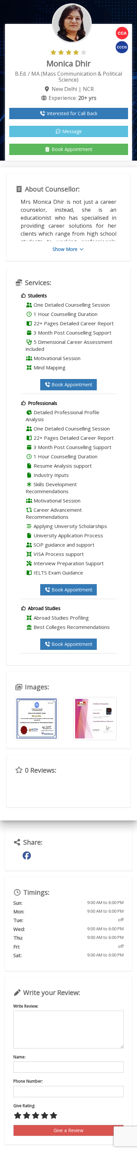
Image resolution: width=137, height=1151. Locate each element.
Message (71, 131)
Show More (66, 249)
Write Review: (25, 1006)
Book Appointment (71, 149)
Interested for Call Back (71, 113)
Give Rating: (24, 1106)
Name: (19, 1057)
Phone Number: (28, 1081)
